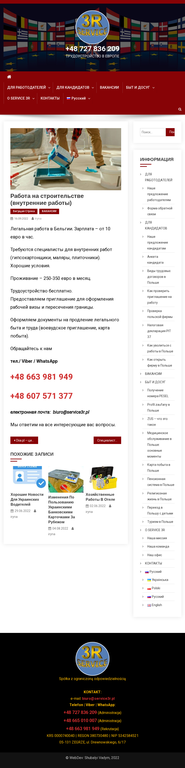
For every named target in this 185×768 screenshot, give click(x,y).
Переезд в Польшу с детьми (160, 510)
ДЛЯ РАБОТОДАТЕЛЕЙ (26, 87)
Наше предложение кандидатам (157, 242)
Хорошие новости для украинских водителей (27, 499)
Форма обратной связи (159, 211)
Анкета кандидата (155, 259)
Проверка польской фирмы (160, 314)
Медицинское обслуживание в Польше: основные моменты (159, 444)
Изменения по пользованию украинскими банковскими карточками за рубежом (61, 509)
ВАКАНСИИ (109, 87)
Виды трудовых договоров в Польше (159, 276)
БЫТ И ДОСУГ (138, 87)
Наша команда (158, 546)
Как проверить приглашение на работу (159, 296)
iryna (38, 218)
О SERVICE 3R (18, 98)
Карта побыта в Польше (158, 467)
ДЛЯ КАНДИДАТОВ (72, 87)
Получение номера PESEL (158, 393)
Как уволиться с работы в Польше (160, 348)
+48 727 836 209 (93, 48)
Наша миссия (157, 538)
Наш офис (154, 555)
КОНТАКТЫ (50, 98)
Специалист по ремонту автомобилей (109, 440)
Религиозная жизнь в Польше (159, 496)
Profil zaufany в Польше (158, 407)
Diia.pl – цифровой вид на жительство (27, 440)
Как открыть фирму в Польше (159, 362)
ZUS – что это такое (157, 421)
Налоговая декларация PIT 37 (159, 331)
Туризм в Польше (160, 521)
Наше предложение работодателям (159, 194)
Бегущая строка (24, 211)
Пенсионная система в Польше (160, 482)
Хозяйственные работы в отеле (100, 497)
